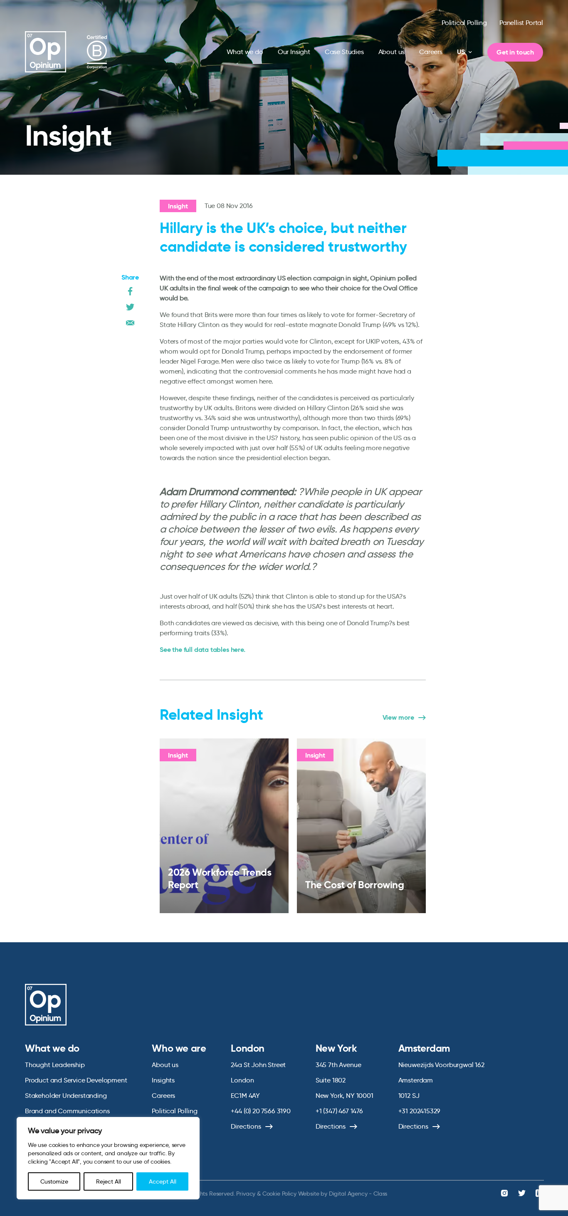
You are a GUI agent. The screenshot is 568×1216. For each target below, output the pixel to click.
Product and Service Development (76, 1080)
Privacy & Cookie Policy (266, 1193)
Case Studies (344, 52)
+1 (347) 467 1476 (339, 1111)
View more (398, 717)
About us (391, 52)
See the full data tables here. (202, 649)
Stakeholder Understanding (66, 1096)
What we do (245, 52)
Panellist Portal (521, 23)
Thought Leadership (55, 1065)
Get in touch (515, 52)
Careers (430, 52)
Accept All (162, 1181)
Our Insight (294, 52)
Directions (246, 1126)
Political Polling (464, 23)
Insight (178, 206)
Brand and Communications (67, 1111)
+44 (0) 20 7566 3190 (260, 1111)
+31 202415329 (419, 1111)
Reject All (108, 1181)
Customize (54, 1181)
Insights (163, 1080)
